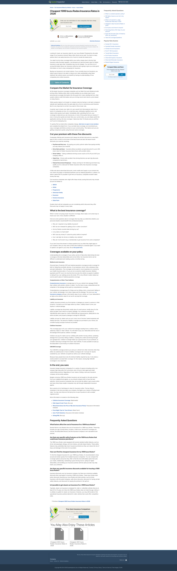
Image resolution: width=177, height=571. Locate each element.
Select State (94, 2)
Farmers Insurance (58, 198)
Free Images (115, 567)
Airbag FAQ (56, 415)
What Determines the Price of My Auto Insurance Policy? (69, 405)
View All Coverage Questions (113, 37)
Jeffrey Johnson (69, 36)
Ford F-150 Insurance (111, 51)
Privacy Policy (98, 567)
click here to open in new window (89, 124)
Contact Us (56, 561)
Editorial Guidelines (55, 45)
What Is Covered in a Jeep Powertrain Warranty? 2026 (113, 20)
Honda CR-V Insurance (111, 44)
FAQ (100, 2)
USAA (54, 187)
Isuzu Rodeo (80, 7)
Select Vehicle (85, 2)
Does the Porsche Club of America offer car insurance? (115, 34)
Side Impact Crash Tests (60, 403)
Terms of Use (84, 28)
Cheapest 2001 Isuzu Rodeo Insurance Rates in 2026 (78, 543)
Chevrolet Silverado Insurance (114, 60)
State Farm (56, 200)
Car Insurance (106, 2)
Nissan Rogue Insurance (112, 62)
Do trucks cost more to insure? (114, 27)
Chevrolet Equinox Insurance (113, 57)
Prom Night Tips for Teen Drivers (62, 410)
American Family (58, 192)
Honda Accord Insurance (112, 48)
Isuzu (73, 7)
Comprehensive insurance (58, 283)
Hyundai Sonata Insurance (112, 46)
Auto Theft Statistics (59, 413)
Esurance (55, 195)
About (51, 561)
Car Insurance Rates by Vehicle (62, 7)
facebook (126, 560)
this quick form (77, 247)
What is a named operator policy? (115, 14)
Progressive (56, 190)
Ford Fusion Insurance (111, 55)
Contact (91, 567)
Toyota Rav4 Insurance (112, 53)
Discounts (114, 2)
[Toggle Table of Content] (60, 82)
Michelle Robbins (88, 36)
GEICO (55, 184)
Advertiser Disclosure (95, 40)
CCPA (120, 567)
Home (51, 7)
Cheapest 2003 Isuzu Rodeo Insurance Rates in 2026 (74, 501)
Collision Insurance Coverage (61, 400)
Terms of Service (107, 567)
